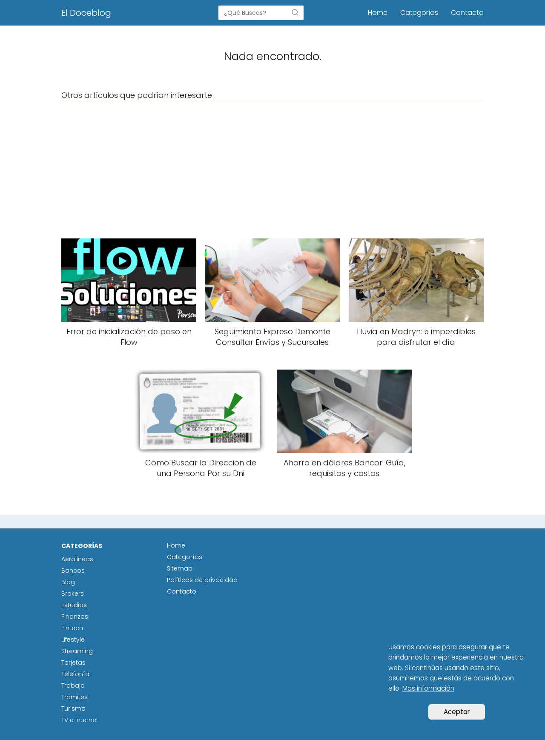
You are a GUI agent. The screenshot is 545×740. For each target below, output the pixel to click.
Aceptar (457, 711)
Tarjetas (73, 662)
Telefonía (75, 674)
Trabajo (73, 685)
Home (377, 12)
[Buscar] (295, 12)
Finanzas (74, 616)
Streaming (77, 651)
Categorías (419, 12)
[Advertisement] (272, 170)
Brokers (72, 593)
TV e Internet (79, 720)
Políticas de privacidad (202, 580)
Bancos (73, 570)
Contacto (467, 12)
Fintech (72, 628)
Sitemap (179, 568)
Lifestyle (73, 639)
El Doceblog (86, 13)
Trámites (74, 697)
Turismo (73, 708)
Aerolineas (77, 559)
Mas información (428, 688)
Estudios (74, 605)
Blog (68, 582)
